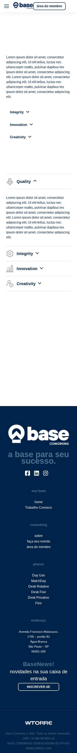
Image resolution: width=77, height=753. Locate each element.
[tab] (38, 43)
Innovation (18, 125)
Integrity (17, 112)
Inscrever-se (38, 687)
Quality (16, 43)
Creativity (18, 137)
